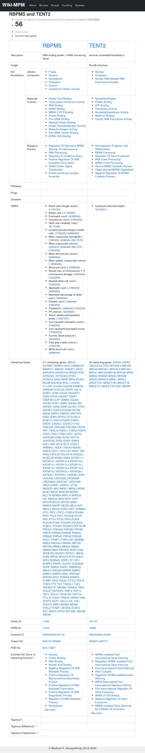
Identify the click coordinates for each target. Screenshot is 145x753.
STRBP (47, 580)
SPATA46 (74, 573)
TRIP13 (77, 591)
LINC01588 (74, 481)
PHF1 (60, 515)
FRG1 (54, 434)
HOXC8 (47, 451)
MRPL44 (53, 498)
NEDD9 (65, 505)
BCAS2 (80, 379)
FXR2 (62, 434)
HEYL (66, 444)
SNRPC (76, 570)
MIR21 (130, 372)
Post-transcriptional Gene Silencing (114, 668)
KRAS (66, 457)
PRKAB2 (69, 529)
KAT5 (53, 454)
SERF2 (65, 560)
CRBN (63, 403)
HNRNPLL (48, 447)
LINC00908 (49, 481)
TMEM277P (49, 587)
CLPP (56, 400)
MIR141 (93, 372)
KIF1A (69, 454)
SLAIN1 (66, 563)
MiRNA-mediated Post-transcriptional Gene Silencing (111, 656)
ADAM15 (58, 365)
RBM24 (66, 546)
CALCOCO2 (95, 365)
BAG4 (57, 379)
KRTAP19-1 (49, 468)
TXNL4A (65, 597)
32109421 (100, 209)
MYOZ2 (65, 502)
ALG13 (68, 365)
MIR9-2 (122, 379)
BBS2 (72, 379)
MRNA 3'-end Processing (109, 162)
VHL (70, 601)
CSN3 (56, 406)
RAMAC (66, 543)
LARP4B (72, 475)
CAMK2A (78, 386)
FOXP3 (82, 430)
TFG (53, 584)
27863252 (76, 219)
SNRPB (66, 570)
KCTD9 (61, 454)
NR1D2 (56, 509)
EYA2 (76, 423)
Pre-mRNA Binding (59, 119)
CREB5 (72, 403)
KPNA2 (59, 457)
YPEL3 (46, 608)
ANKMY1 (70, 369)
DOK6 (53, 417)
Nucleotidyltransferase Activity (112, 112)
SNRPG (47, 573)
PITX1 (52, 519)
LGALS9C (48, 478)
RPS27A (63, 556)
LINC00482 (60, 478)
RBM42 (75, 546)
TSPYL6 (76, 594)
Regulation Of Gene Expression (112, 156)
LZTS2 (73, 485)
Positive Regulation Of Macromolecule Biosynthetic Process (64, 678)
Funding (67, 5)
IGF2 (63, 451)
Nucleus (53, 75)
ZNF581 (47, 614)
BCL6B (46, 382)
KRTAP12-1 (49, 461)
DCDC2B (66, 410)
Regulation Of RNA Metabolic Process (65, 700)
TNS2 (81, 587)
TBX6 (55, 580)
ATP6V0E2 (62, 376)
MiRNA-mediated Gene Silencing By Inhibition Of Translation (113, 707)
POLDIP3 (66, 522)
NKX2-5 (47, 509)
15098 (92, 628)
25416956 (93, 19)
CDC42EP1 (74, 393)
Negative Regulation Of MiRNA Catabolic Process (112, 174)
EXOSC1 (57, 423)
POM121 (47, 526)
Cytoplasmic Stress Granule (64, 89)
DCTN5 (76, 410)
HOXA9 (67, 447)
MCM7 (46, 492)
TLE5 (77, 584)
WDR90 (74, 604)
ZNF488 (81, 611)
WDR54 (65, 604)
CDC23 (63, 393)
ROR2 (46, 556)
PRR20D (47, 536)
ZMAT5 (53, 611)
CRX (79, 403)
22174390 (54, 226)
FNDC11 (63, 430)
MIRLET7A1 (96, 382)
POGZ (56, 522)
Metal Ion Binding (104, 115)
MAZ (56, 488)
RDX (81, 550)
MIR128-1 (103, 369)
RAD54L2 (56, 543)
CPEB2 (47, 403)
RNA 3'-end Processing (107, 159)
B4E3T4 (47, 641)
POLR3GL (77, 522)
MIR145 (102, 372)
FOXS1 (47, 434)
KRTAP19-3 (62, 468)
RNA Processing (58, 152)
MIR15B (121, 372)
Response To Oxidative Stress (65, 156)
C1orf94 (57, 386)
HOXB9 (76, 447)
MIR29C (112, 376)
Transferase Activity (106, 108)
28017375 (76, 240)
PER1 (46, 515)
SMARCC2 (75, 567)
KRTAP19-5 (76, 468)
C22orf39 (67, 386)
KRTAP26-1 (76, 471)
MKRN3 (74, 492)
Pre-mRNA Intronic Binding (63, 132)
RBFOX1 (77, 543)
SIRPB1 (57, 563)
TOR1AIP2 (57, 591)
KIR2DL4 (78, 454)
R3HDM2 (79, 539)
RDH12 (74, 550)
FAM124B (59, 427)
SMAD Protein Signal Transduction (60, 167)
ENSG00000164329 (100, 634)
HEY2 (59, 444)
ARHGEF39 (61, 372)
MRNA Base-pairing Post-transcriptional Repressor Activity (113, 683)
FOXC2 (73, 430)
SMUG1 (47, 570)
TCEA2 (62, 580)
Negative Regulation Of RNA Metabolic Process (64, 669)
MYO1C (56, 502)
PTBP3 (64, 539)
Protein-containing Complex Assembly (64, 174)
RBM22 (57, 546)
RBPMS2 (64, 550)
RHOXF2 (60, 553)
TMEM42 (61, 587)
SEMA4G (55, 560)
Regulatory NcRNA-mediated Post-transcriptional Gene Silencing (114, 662)
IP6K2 (46, 454)
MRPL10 (66, 495)
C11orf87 (47, 386)
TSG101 (54, 594)
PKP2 (67, 519)
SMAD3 (55, 567)
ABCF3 (72, 362)
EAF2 (56, 420)
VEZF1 (55, 601)
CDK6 (46, 396)
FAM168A (71, 427)
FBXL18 (53, 430)
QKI (71, 539)
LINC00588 (73, 478)
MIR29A (102, 376)
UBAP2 (74, 597)
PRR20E (57, 536)
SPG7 (55, 577)
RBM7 (55, 550)
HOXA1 (59, 447)
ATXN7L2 (48, 379)
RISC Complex (103, 671)
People (55, 5)
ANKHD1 (59, 369)
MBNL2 (73, 488)
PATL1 (53, 512)
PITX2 (60, 519)
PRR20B (66, 533)
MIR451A (103, 379)
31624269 (54, 277)
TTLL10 (47, 597)
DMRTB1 (65, 413)
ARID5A (73, 372)
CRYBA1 (47, 406)
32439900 (68, 311)
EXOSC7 (67, 423)
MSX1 (68, 498)
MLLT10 (47, 495)
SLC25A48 (77, 563)
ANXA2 (117, 362)
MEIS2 (54, 492)
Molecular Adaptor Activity (63, 129)
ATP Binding (102, 105)
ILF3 (68, 451)
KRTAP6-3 (115, 365)
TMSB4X (72, 587)
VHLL (77, 601)
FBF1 (46, 430)
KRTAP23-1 (62, 471)
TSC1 (46, 594)
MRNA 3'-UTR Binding (61, 112)
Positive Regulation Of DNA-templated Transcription (64, 160)
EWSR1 (47, 423)
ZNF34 (61, 611)
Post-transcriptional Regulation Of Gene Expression (113, 690)
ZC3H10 (75, 608)
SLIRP (46, 567)
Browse (43, 5)
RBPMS (52, 45)
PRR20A (56, 533)
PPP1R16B (79, 526)
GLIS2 (65, 437)
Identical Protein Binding (62, 122)
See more (50, 709)
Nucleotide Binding (105, 98)
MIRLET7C (95, 386)
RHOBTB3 (48, 553)
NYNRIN (80, 509)
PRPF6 (47, 533)
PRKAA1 (47, 529)
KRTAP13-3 (62, 464)
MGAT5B (64, 492)
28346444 (80, 274)
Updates (79, 5)
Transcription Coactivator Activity (67, 102)
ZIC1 (45, 611)
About (32, 5)
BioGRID (19, 35)
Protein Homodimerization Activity (67, 126)
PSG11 (47, 539)
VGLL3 (64, 601)
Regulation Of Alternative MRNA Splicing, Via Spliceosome (66, 147)
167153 (93, 621)
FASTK (81, 427)
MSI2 (61, 498)
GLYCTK (74, 437)
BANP (64, 379)
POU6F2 (68, 526)
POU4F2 (57, 526)
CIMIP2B (48, 400)
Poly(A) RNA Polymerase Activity (113, 119)
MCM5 (81, 488)
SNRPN (56, 573)
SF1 (71, 560)
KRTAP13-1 (49, 464)
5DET (52, 648)
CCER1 (69, 389)
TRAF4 (68, 591)
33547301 (62, 318)
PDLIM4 (79, 512)
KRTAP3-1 (48, 475)
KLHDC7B (48, 457)
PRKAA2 (58, 529)
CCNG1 (47, 393)
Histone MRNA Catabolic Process (113, 166)
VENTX (47, 601)
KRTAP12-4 (76, 461)
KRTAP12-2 (62, 461)
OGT (118, 386)
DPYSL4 (62, 417)
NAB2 (73, 502)
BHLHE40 (56, 382)
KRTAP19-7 (49, 471)
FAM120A (48, 427)
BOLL (66, 382)
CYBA (81, 406)
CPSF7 (55, 403)
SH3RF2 (47, 563)
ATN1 (81, 372)
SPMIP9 (74, 577)
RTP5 (72, 556)
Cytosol (53, 85)
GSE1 (46, 444)
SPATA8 (47, 577)
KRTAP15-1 (76, 464)
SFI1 (77, 560)
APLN (79, 369)
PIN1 (45, 519)
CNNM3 (65, 400)
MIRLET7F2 (108, 386)
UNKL (82, 597)
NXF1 (72, 509)
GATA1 (69, 434)
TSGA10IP (65, 594)
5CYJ (46, 648)
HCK (52, 444)
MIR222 (93, 376)
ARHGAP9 (48, 372)
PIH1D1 (78, 515)
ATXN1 (72, 376)
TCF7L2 (71, 580)
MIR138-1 (126, 369)
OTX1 (46, 512)
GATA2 (78, 434)
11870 (46, 628)
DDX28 (46, 413)
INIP (82, 451)
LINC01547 (62, 481)
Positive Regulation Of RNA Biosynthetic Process (64, 693)
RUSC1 (80, 556)
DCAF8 (57, 410)
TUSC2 (56, 597)
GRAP (66, 440)
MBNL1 (64, 488)
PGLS (53, 515)
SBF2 (46, 560)
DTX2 (70, 417)
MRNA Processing (105, 152)
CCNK (55, 393)
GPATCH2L (49, 440)
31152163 (54, 209)
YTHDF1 (56, 608)
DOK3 (46, 417)
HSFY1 (55, 451)
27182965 (68, 212)
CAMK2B (48, 389)
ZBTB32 (65, 608)
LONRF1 (54, 485)
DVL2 (77, 417)
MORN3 (56, 495)
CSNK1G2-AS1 (68, 406)
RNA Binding (56, 105)
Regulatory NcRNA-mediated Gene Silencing (114, 676)
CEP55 (54, 396)
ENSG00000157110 (53, 634)
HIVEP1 (74, 444)
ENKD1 (75, 420)
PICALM (68, 515)
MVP (75, 498)
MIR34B (122, 376)
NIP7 (80, 505)
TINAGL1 (68, 584)
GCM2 (58, 437)
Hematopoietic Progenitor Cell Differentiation (111, 147)
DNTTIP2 (76, 413)
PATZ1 (61, 512)
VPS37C (47, 604)
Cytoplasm (54, 82)
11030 (46, 621)
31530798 (54, 346)
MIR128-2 (115, 369)
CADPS (126, 362)
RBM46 (47, 550)
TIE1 (59, 584)
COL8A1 (74, 400)
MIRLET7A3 (110, 382)
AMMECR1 (78, 365)
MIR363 (93, 379)
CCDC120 (59, 389)
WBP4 (56, 604)
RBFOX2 (47, 546)
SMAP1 (64, 567)
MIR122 (93, 369)
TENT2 (97, 45)
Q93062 (56, 641)
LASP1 (81, 475)
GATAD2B (48, 437)
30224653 (54, 339)
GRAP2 (75, 440)
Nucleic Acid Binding (60, 98)
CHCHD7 (63, 396)
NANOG (47, 505)
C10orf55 (74, 382)
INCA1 (75, 451)
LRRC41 (64, 485)
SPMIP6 (64, 577)
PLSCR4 (47, 522)
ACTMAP (48, 365)
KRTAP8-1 (60, 475)
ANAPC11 (48, 369)
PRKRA (78, 529)
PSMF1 (55, 539)
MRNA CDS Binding (60, 136)
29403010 (54, 247)
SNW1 (64, 573)
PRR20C (76, 533)
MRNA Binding (57, 108)
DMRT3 (55, 413)
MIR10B (126, 365)
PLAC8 (75, 519)
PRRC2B (76, 536)
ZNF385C (71, 611)
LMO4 (46, 485)
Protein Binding (57, 115)
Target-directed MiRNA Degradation (114, 169)
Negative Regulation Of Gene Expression (111, 700)
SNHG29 (57, 570)
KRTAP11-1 (77, 457)
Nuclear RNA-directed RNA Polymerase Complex (110, 80)
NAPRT (56, 505)
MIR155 (112, 372)
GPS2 (59, 440)
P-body (52, 72)
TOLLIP (47, 591)
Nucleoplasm (56, 78)
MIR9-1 (113, 379)
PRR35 (67, 536)
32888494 (74, 216)
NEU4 (73, 505)
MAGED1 (48, 488)
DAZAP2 (47, 410)
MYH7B (47, 502)
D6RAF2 (93, 641)
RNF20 (79, 553)
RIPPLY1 (70, 553)
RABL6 (46, 543)
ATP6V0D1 (49, 376)
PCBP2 (70, 512)
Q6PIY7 (103, 641)
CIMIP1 (73, 396)
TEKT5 (80, 580)
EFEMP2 (65, 420)
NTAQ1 (64, 509)
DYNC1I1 (48, 420)
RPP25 (54, 556)
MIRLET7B (123, 382)
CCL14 (77, 389)
